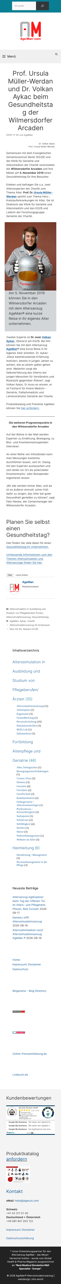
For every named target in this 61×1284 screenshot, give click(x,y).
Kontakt (14, 1191)
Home (16, 959)
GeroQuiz (22, 790)
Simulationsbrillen (27, 725)
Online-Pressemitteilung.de (30, 1053)
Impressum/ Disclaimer (27, 964)
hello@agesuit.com (27, 1200)
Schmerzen (23, 819)
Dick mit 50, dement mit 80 (24, 629)
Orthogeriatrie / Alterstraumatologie (28, 803)
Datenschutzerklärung (20, 1238)
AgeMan (11, 348)
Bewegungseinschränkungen (32, 771)
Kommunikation (26, 798)
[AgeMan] (14, 593)
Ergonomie (23, 713)
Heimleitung (23, 848)
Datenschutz (20, 969)
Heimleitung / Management (32, 854)
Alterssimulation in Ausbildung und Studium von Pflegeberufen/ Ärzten (29, 680)
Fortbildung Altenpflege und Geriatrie (27, 751)
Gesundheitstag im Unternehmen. (27, 546)
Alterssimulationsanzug (18, 617)
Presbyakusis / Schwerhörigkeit (26, 811)
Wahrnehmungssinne (28, 835)
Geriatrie (21, 786)
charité (31, 621)
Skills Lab (22, 729)
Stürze (20, 831)
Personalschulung (26, 721)
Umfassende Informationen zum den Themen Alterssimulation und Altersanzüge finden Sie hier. (29, 558)
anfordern (16, 1159)
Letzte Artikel (22, 575)
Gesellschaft (23, 794)
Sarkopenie (23, 816)
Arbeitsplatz (23, 709)
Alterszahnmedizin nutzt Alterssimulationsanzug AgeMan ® (28, 934)
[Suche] (42, 6)
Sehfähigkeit (24, 824)
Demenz (21, 782)
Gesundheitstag (40, 617)
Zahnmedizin (24, 733)
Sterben (21, 827)
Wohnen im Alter (26, 839)
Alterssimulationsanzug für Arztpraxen (30, 625)
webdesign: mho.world (30, 1279)
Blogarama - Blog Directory (29, 990)
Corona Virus (24, 778)
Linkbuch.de (20, 1074)
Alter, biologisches (27, 767)
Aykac (23, 621)
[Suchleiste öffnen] (56, 54)
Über (10, 575)
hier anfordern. (30, 408)
